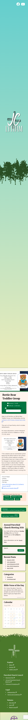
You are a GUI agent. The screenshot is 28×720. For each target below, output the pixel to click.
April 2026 (10, 568)
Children (7, 496)
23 (22, 620)
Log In (11, 705)
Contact (11, 667)
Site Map (12, 703)
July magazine (11, 562)
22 (19, 620)
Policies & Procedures (12, 684)
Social (17, 499)
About (11, 665)
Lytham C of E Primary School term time (13, 420)
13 (14, 617)
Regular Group (9, 499)
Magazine (10, 577)
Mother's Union (16, 496)
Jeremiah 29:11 (20, 597)
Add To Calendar (14, 410)
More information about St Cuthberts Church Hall (13, 485)
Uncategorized (11, 579)
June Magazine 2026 (13, 564)
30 (14, 612)
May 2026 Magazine (13, 566)
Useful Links (12, 669)
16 (22, 617)
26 (11, 623)
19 (11, 620)
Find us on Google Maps (10, 488)
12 (11, 617)
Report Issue (13, 707)
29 (11, 612)
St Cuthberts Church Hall (14, 408)
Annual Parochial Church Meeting (12, 681)
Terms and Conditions (13, 694)
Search (6, 548)
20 (14, 620)
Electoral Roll (10, 677)
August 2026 (11, 560)
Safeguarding (11, 692)
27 (14, 623)
